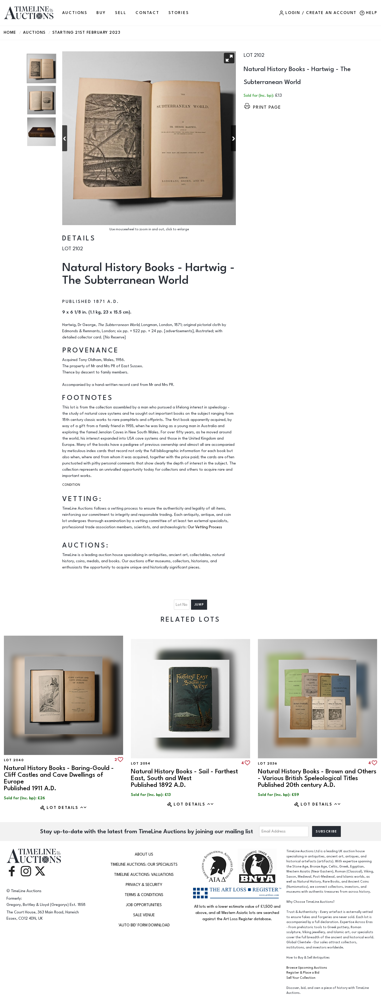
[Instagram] (26, 871)
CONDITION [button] (71, 485)
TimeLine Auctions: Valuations (144, 874)
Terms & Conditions (144, 895)
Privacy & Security (144, 885)
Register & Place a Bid (302, 972)
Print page (267, 107)
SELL (120, 13)
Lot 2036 (267, 763)
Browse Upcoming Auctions (306, 967)
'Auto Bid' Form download (144, 925)
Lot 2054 (140, 763)
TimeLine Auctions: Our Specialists (144, 864)
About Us (144, 854)
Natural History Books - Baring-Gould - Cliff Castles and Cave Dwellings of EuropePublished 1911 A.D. (59, 778)
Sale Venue (144, 915)
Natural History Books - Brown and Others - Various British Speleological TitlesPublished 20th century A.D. (317, 778)
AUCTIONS (74, 13)
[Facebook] (11, 871)
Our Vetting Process (205, 527)
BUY (101, 13)
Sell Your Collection (300, 978)
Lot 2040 (14, 760)
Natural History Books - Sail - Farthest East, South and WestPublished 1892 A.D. (184, 778)
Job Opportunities (144, 905)
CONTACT (147, 13)
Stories (178, 13)
